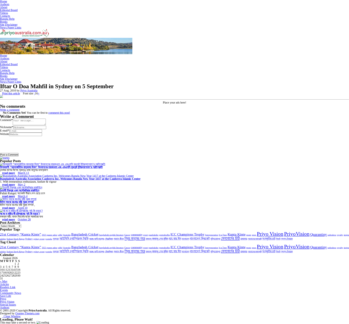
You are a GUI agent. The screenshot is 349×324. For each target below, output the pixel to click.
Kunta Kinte (237, 234)
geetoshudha (164, 235)
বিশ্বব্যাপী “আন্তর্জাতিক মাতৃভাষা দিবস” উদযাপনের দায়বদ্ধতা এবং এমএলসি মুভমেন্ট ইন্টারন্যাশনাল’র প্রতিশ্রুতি (51, 167)
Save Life (5, 295)
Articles (4, 284)
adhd (60, 235)
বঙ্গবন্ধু (148, 238)
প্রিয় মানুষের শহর (135, 238)
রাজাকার (243, 238)
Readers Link (7, 287)
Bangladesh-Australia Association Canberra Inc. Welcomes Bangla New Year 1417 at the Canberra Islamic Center (70, 178)
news (254, 235)
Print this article (11, 93)
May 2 (21, 184)
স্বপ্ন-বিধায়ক (287, 238)
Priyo (3, 298)
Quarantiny (318, 234)
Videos (4, 13)
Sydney (29, 239)
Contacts (5, 15)
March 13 (23, 172)
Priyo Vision (270, 234)
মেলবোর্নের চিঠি (230, 238)
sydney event (39, 239)
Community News (10, 293)
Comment (6, 120)
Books (3, 21)
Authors (4, 4)
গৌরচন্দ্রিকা (109, 239)
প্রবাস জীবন (119, 238)
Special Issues (8, 304)
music (248, 235)
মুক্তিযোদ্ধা (215, 238)
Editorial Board (9, 10)
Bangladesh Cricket (84, 234)
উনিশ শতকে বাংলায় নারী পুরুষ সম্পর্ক (16, 202)
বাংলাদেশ (185, 238)
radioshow (332, 235)
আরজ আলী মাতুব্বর (96, 239)
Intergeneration (211, 235)
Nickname (6, 127)
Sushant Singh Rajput (16, 239)
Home (3, 55)
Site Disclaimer (8, 24)
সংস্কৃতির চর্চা (268, 238)
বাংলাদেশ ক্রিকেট (200, 238)
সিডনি (278, 239)
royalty (340, 235)
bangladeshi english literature (111, 235)
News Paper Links (10, 27)
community (137, 234)
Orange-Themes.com (27, 313)
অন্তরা (56, 238)
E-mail (4, 130)
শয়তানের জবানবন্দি (255, 239)
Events (4, 290)
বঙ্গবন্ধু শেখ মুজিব (160, 238)
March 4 (22, 196)
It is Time (223, 235)
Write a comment (9, 109)
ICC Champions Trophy (187, 234)
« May (3, 281)
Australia (67, 235)
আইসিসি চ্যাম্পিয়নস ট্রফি (74, 238)
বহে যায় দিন (175, 238)
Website (4, 134)
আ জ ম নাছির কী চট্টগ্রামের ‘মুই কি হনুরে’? (20, 213)
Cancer (127, 235)
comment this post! (59, 112)
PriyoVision (297, 234)
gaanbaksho (154, 235)
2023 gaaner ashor (49, 235)
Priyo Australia (28, 90)
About (3, 7)
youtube (48, 239)
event (145, 235)
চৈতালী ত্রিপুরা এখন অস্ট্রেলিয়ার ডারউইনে (19, 190)
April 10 (22, 207)
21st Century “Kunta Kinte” (20, 234)
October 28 (24, 219)
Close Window (11, 316)
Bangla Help (7, 18)
